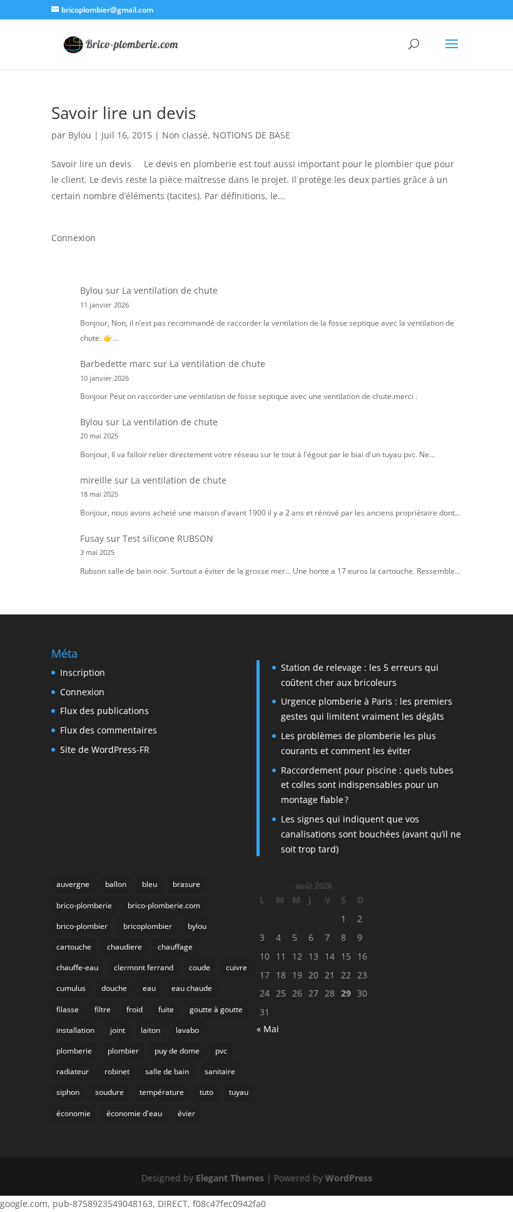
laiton (150, 1030)
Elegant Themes (230, 1178)
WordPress (348, 1178)
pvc (221, 1050)
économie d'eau (134, 1113)
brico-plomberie (84, 905)
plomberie (74, 1050)
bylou (197, 926)
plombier (123, 1050)
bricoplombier (147, 926)
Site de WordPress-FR (105, 749)
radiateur (72, 1071)
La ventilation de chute (170, 290)
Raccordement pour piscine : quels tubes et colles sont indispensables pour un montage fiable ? (367, 785)
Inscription (82, 672)
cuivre (236, 967)
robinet (117, 1071)
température (162, 1092)
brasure (186, 884)
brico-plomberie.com (164, 905)
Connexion (73, 238)
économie (73, 1113)
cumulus (71, 988)
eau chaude (191, 988)
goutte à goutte (216, 1009)
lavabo (187, 1030)
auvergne (72, 884)
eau (149, 988)
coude (199, 967)
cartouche (73, 946)
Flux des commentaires (108, 730)
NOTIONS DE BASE (251, 135)
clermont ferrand (143, 967)
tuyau (238, 1092)
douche (114, 988)
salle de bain (167, 1071)
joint (117, 1030)
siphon (67, 1092)
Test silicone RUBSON (168, 538)
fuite (166, 1009)
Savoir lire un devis (123, 112)
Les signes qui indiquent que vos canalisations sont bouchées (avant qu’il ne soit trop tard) (371, 834)
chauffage (175, 946)
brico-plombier (82, 926)
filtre (102, 1009)
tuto (206, 1092)
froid (134, 1009)
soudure (109, 1092)
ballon (115, 884)
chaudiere (124, 946)
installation (75, 1030)
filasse (67, 1009)
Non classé (185, 135)
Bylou (79, 135)
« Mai (267, 1029)
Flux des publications (104, 711)
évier (186, 1113)
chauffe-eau (77, 967)
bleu (149, 884)
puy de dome (177, 1050)
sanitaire (220, 1071)
